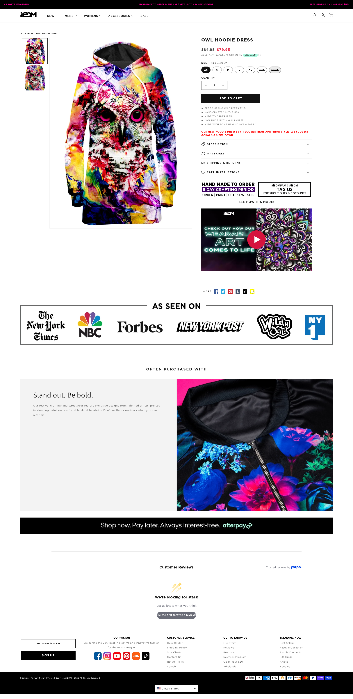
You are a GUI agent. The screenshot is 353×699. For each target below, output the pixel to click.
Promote (228, 652)
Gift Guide (286, 657)
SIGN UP (48, 655)
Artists (284, 661)
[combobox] (176, 688)
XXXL (275, 70)
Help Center (175, 643)
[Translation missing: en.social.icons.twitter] (224, 291)
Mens (69, 16)
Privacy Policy (38, 678)
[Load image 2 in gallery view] (35, 78)
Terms (50, 678)
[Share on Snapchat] (252, 291)
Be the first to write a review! (176, 615)
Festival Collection (291, 647)
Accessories (119, 16)
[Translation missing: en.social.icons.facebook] (216, 291)
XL (250, 70)
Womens (91, 16)
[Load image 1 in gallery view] (35, 51)
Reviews (228, 647)
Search (171, 666)
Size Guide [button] (217, 63)
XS (206, 70)
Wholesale (229, 666)
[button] (315, 14)
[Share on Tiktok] (245, 291)
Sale (144, 16)
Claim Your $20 (233, 661)
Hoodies (285, 666)
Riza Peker (27, 34)
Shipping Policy (177, 647)
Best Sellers (287, 643)
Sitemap (24, 678)
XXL (262, 70)
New (51, 16)
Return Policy (175, 661)
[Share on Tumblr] (238, 291)
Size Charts (174, 652)
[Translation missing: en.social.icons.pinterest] (231, 291)
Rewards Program (234, 657)
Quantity (208, 78)
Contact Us (174, 657)
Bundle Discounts (291, 652)
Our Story (229, 643)
